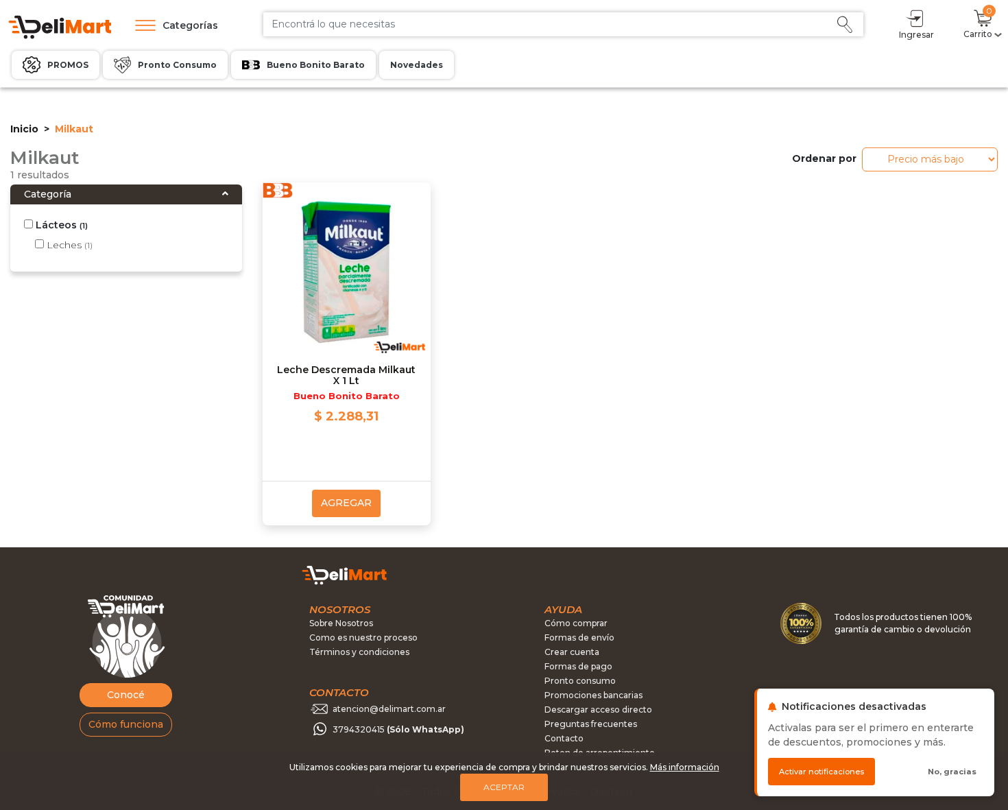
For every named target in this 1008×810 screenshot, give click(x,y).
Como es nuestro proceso (363, 637)
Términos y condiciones (359, 652)
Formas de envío (579, 637)
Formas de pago (578, 666)
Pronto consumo (580, 681)
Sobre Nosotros (341, 623)
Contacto (564, 738)
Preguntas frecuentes (590, 724)
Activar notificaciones (821, 771)
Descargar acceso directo (598, 709)
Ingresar (916, 34)
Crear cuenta (571, 652)
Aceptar (504, 787)
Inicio (24, 129)
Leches (68, 245)
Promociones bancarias (593, 695)
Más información (684, 767)
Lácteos (60, 225)
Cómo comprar (576, 623)
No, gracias (952, 771)
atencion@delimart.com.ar (389, 709)
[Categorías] (142, 25)
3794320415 (398, 729)
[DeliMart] (59, 26)
